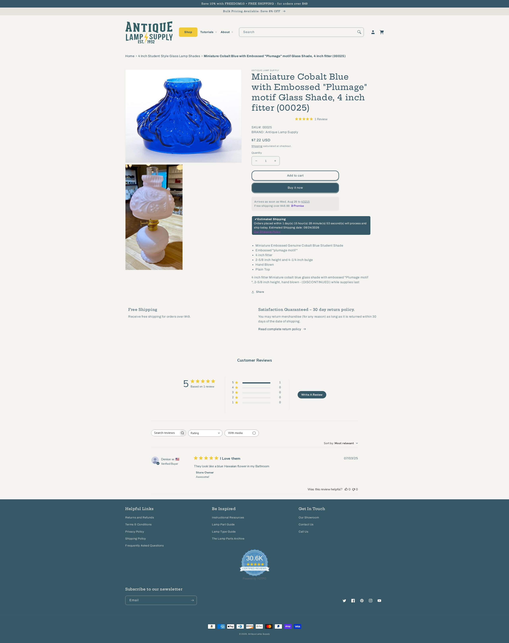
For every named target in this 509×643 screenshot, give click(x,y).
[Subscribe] (192, 600)
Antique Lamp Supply (259, 634)
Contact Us (306, 524)
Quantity (257, 152)
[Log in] (373, 32)
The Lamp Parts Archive (228, 538)
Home (129, 56)
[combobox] (301, 32)
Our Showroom (309, 517)
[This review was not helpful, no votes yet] (353, 489)
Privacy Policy (134, 531)
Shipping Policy (135, 538)
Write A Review (311, 395)
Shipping (257, 146)
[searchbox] (165, 433)
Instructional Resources (228, 517)
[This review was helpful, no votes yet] (346, 489)
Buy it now (295, 187)
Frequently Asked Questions (144, 545)
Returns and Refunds (139, 517)
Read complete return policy (279, 329)
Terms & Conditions (138, 524)
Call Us (303, 531)
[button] (188, 32)
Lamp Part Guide (223, 524)
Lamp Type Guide (224, 531)
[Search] (359, 32)
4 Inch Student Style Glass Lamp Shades (169, 56)
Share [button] (260, 291)
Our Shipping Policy (267, 231)
